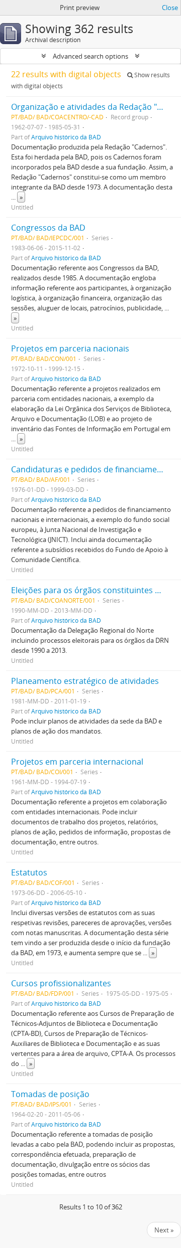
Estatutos (29, 872)
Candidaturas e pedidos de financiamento (90, 469)
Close (170, 7)
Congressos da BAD (48, 227)
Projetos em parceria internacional (77, 761)
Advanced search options (90, 56)
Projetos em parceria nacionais (70, 348)
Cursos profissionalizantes (61, 983)
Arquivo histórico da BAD (66, 137)
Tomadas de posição (50, 1094)
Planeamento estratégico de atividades (85, 680)
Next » (163, 1229)
